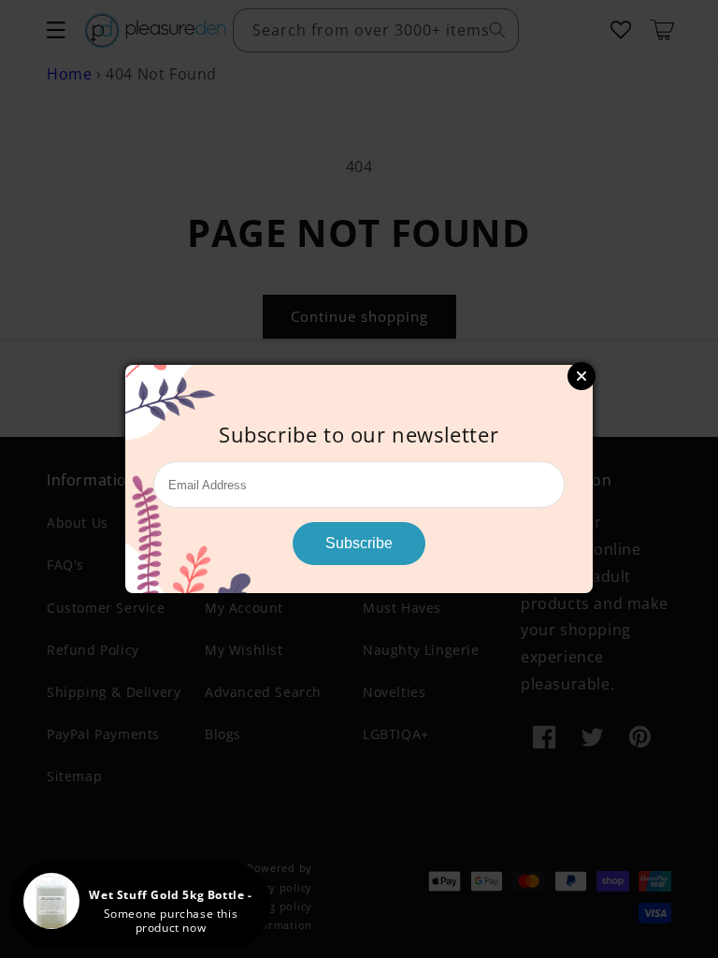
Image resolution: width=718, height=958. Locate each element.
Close (581, 376)
